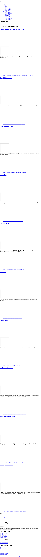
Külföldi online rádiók (8, 12)
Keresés (1, 525)
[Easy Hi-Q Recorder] (4, 103)
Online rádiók (5, 11)
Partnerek (24, 556)
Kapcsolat (12, 556)
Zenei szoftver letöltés (6, 14)
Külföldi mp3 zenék (8, 7)
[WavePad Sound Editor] (4, 151)
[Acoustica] (4, 297)
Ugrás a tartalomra (3, 0)
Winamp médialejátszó (6, 465)
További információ (18, 75)
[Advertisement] (9, 38)
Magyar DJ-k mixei (8, 8)
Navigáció (2, 2)
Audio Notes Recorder (6, 368)
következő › (5, 517)
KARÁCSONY (5, 17)
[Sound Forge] (4, 200)
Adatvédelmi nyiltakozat (18, 556)
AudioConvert (4, 320)
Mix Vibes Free (4, 223)
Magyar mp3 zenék (8, 9)
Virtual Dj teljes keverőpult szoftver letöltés (12, 29)
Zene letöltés (5, 5)
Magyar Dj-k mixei (3, 536)
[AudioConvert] (4, 345)
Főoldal (4, 4)
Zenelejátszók (7, 15)
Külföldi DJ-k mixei (8, 6)
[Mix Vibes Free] (4, 248)
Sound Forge (3, 175)
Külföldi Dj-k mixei (3, 534)
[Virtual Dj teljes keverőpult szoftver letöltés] (4, 54)
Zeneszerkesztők (7, 16)
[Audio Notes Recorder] (4, 393)
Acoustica (3, 272)
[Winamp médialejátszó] (4, 490)
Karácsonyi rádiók (8, 19)
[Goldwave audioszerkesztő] (4, 441)
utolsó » (4, 518)
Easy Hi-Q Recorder (6, 78)
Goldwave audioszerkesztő (7, 416)
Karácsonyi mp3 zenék (8, 18)
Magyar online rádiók (8, 13)
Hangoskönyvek (7, 10)
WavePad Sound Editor (6, 126)
